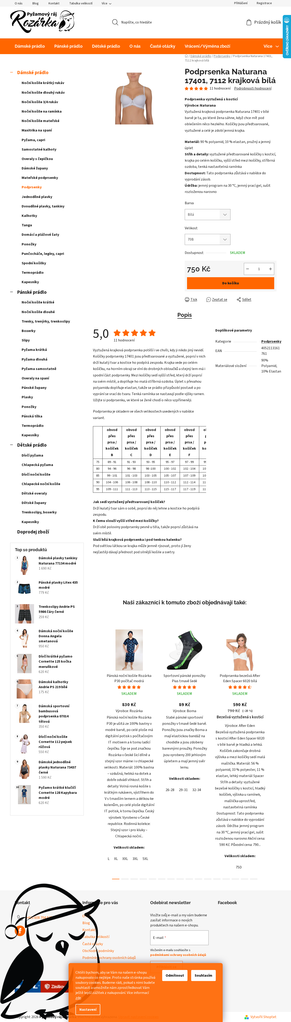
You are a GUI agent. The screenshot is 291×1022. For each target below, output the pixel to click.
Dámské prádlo (33, 72)
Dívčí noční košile (36, 474)
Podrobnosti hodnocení (252, 88)
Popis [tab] (184, 315)
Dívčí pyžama (32, 455)
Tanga (27, 225)
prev (96, 753)
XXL (125, 858)
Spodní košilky (34, 263)
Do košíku (230, 283)
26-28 (170, 789)
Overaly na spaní (35, 378)
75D (239, 867)
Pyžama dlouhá (34, 359)
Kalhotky (29, 215)
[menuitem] (29, 46)
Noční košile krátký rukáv (43, 82)
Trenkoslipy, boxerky (39, 512)
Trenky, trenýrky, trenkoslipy (46, 321)
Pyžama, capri (33, 140)
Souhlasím (203, 975)
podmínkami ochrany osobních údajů (178, 955)
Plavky (27, 397)
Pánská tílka (32, 416)
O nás (19, 3)
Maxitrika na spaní (37, 130)
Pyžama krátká (34, 349)
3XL (135, 858)
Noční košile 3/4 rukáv (40, 102)
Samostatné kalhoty (39, 149)
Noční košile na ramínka (42, 111)
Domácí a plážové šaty (40, 234)
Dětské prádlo (32, 445)
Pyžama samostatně (39, 368)
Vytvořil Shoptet (264, 1016)
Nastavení (87, 1009)
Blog (35, 3)
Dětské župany (34, 502)
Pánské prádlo (32, 292)
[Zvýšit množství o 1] (270, 269)
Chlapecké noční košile (41, 483)
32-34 (196, 789)
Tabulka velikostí (80, 3)
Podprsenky (32, 187)
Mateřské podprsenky (40, 177)
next (273, 753)
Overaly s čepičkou (37, 158)
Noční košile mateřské (40, 120)
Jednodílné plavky (37, 196)
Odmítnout (175, 975)
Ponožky (29, 244)
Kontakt (54, 3)
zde (78, 997)
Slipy (26, 340)
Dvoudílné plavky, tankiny (43, 206)
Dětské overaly (34, 493)
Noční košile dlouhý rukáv (43, 92)
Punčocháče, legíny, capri (43, 253)
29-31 (183, 789)
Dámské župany (35, 168)
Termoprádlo (33, 272)
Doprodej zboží (33, 532)
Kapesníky (30, 282)
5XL (145, 858)
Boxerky (28, 330)
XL (116, 858)
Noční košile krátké (38, 302)
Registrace (264, 3)
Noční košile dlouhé (38, 311)
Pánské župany (34, 387)
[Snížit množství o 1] (247, 269)
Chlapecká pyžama (37, 464)
